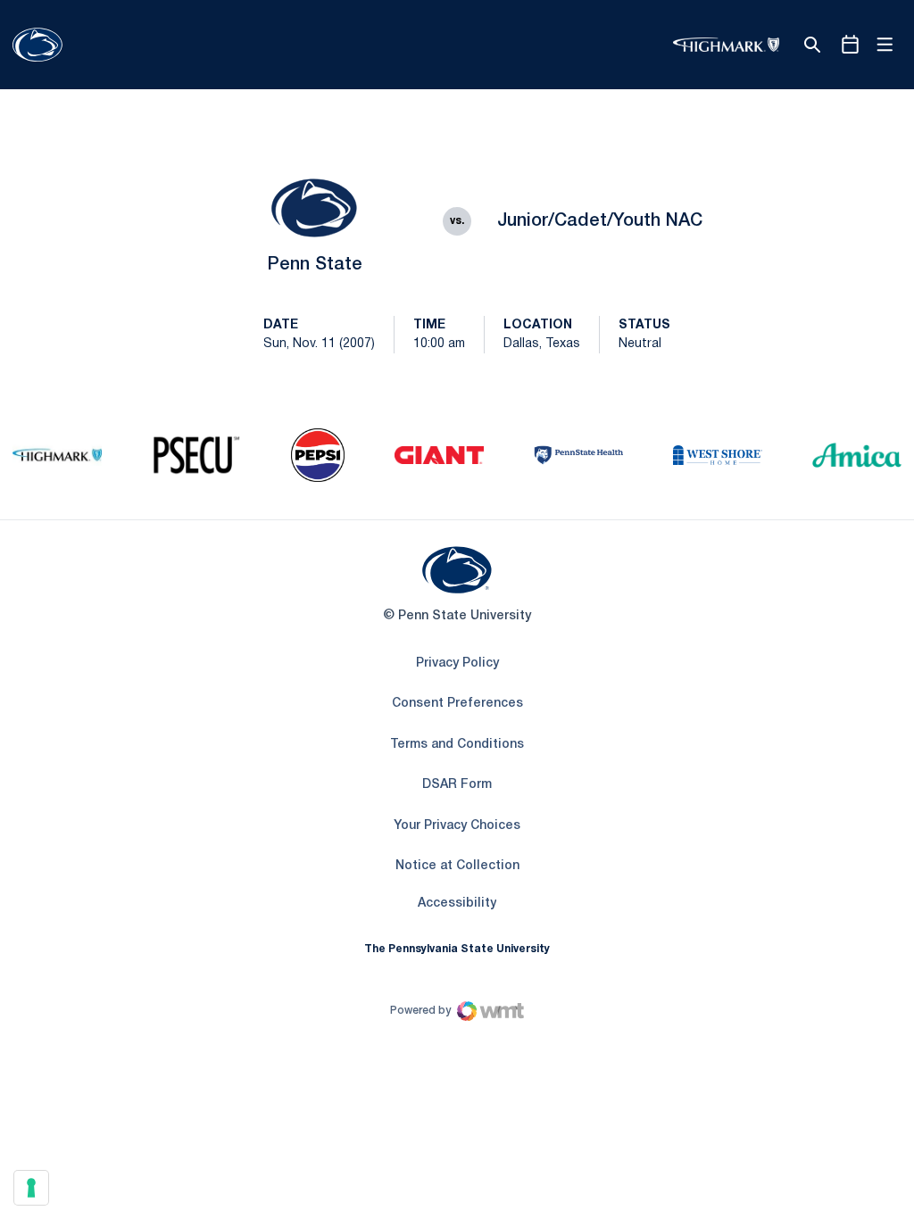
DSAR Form (457, 785)
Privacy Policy (457, 663)
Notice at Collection (457, 866)
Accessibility (457, 903)
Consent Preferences (457, 703)
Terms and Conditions (457, 744)
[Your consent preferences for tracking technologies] (31, 1188)
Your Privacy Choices (457, 826)
